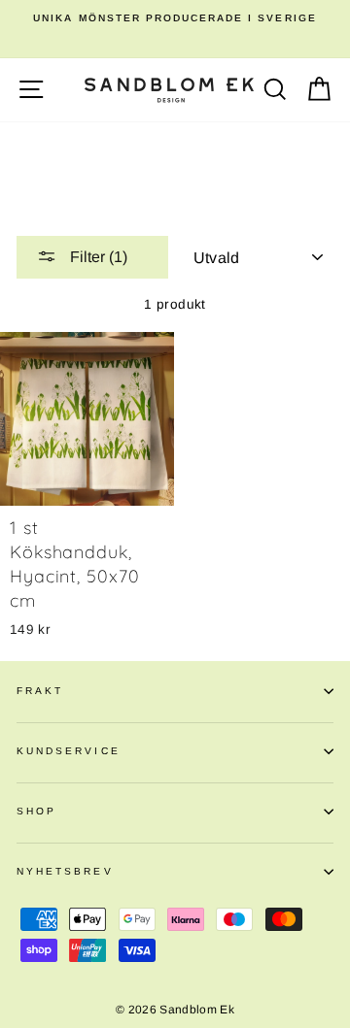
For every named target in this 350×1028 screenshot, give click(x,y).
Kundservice (69, 751)
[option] (175, 18)
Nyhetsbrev (65, 871)
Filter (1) (96, 257)
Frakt (40, 690)
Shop (36, 811)
